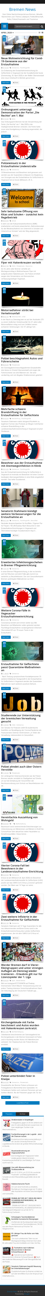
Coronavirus (15, 68)
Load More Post (22, 1103)
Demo (13, 119)
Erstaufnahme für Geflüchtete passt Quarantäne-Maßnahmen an (20, 667)
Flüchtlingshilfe (25, 68)
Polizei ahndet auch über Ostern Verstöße (21, 768)
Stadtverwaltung (21, 824)
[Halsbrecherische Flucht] (6, 1187)
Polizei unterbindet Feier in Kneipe (18, 1077)
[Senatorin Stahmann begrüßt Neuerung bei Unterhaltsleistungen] (6, 1269)
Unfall (23, 317)
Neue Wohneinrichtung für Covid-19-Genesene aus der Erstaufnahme (22, 61)
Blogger (27, 1294)
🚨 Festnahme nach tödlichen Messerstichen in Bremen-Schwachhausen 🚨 (22, 1250)
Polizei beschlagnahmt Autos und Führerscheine (22, 360)
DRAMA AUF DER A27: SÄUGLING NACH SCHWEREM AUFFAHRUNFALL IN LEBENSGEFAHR (26, 1200)
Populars (9, 1114)
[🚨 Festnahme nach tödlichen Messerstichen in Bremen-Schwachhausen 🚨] (6, 1251)
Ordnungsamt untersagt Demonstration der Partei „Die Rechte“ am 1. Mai (20, 112)
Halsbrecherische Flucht (20, 1184)
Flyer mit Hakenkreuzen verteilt (21, 262)
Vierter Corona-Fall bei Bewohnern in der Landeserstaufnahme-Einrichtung (22, 868)
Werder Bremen (20, 980)
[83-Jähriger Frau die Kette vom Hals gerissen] (6, 1236)
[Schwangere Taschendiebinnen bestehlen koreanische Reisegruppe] (6, 1220)
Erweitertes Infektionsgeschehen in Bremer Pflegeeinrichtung (21, 563)
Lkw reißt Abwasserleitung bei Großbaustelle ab (22, 1168)
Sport (13, 980)
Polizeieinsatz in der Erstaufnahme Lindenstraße (18, 164)
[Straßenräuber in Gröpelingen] (6, 1123)
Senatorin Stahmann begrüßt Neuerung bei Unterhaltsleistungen (26, 1267)
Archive (22, 1114)
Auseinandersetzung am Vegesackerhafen (20, 1152)
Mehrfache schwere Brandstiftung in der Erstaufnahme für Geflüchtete (20, 412)
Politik (13, 266)
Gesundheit (34, 520)
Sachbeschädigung (17, 1032)
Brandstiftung (16, 418)
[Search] (42, 26)
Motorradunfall (16, 317)
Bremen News (22, 9)
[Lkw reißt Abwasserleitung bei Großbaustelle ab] (6, 1170)
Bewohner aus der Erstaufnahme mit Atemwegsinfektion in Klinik (21, 464)
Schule (14, 221)
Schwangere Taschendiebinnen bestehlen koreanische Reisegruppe (24, 1218)
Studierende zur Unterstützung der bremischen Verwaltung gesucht (20, 718)
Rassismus (29, 266)
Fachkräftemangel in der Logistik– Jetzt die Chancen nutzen (26, 1135)
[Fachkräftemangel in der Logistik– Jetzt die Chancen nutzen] (6, 1137)
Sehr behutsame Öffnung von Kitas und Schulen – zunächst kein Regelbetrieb (22, 214)
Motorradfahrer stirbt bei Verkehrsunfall (17, 311)
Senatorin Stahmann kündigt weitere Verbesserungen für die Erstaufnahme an (21, 514)
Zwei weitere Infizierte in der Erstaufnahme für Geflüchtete (20, 918)
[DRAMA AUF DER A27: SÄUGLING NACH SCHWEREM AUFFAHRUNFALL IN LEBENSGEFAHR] (6, 1201)
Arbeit (13, 725)
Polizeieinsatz (20, 266)
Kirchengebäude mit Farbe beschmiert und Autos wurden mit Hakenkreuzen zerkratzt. (20, 1025)
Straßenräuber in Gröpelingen (22, 1120)
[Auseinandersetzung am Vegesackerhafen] (6, 1154)
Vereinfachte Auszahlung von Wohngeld (19, 818)
